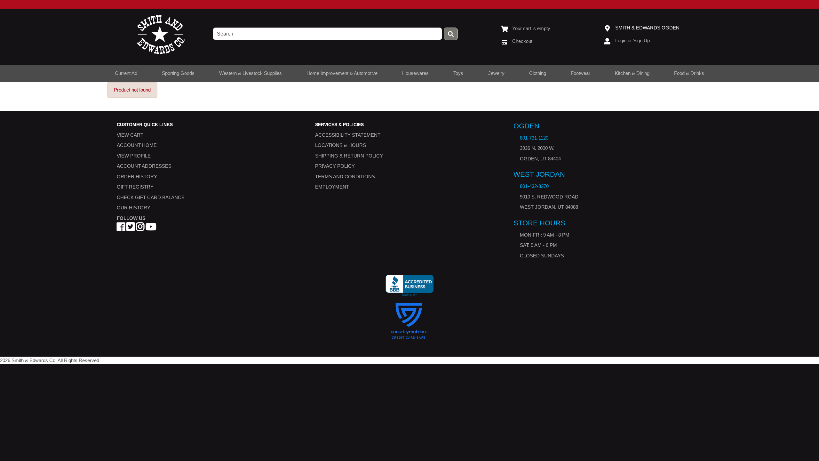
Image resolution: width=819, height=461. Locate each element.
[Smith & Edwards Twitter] (130, 228)
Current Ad (126, 73)
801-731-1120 (534, 138)
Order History (137, 176)
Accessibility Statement (347, 135)
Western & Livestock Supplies (250, 73)
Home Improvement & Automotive (342, 73)
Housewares (415, 73)
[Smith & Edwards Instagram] (140, 228)
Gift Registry (135, 187)
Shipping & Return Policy (349, 155)
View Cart (130, 135)
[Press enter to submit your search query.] (451, 34)
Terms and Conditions (345, 176)
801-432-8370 (534, 186)
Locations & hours (340, 145)
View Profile (134, 155)
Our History (133, 208)
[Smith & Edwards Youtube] (151, 228)
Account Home (137, 145)
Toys (458, 73)
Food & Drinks (689, 73)
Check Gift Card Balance (151, 197)
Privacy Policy (335, 166)
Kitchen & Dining (632, 73)
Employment (332, 187)
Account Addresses (144, 166)
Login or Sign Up (632, 40)
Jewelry (496, 73)
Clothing (537, 73)
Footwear (580, 73)
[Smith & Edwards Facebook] (121, 228)
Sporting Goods (178, 73)
